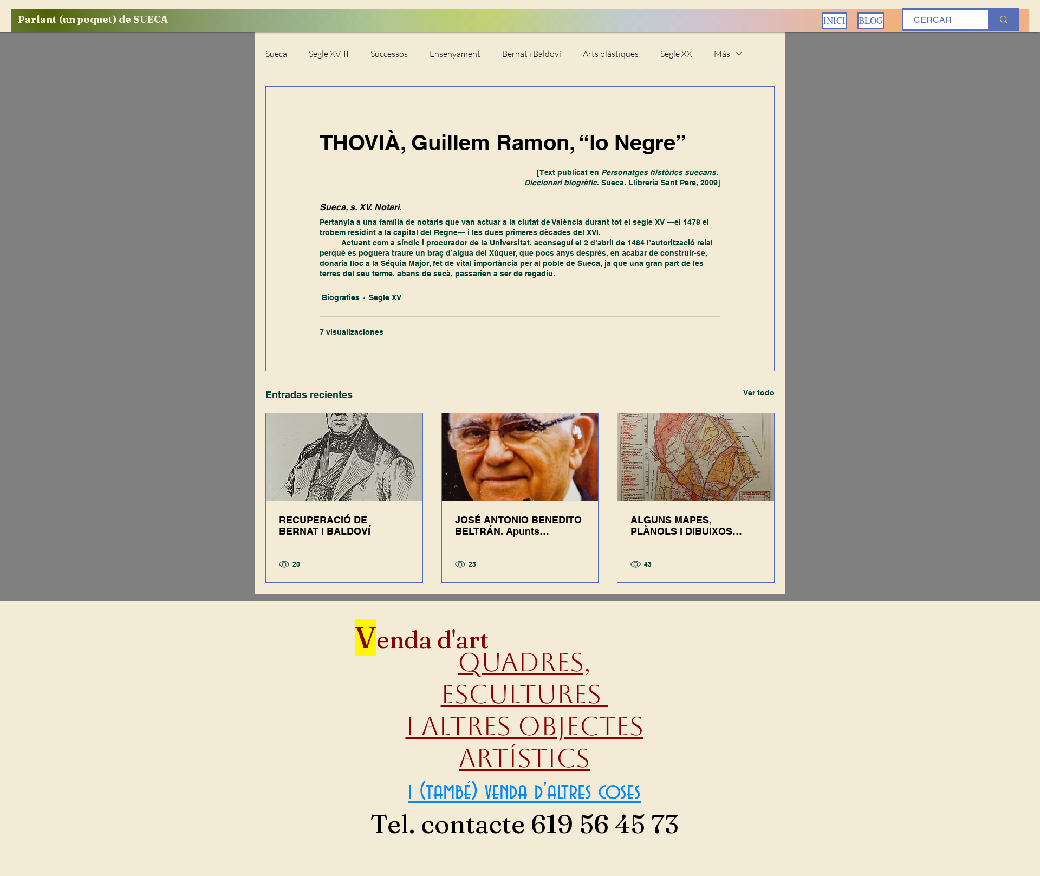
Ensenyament (455, 53)
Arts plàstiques (611, 53)
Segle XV (385, 297)
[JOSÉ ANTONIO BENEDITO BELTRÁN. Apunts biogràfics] (520, 457)
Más (722, 53)
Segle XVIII (329, 53)
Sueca (276, 53)
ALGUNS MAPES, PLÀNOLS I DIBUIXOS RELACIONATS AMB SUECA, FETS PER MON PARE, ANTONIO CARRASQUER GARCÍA (686, 525)
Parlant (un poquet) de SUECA (93, 19)
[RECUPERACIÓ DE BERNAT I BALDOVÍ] (344, 457)
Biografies (341, 297)
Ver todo (759, 392)
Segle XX (676, 53)
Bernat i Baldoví (531, 53)
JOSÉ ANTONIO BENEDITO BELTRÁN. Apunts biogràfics (518, 525)
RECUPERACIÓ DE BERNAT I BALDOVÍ (324, 525)
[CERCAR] (1003, 19)
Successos (389, 53)
